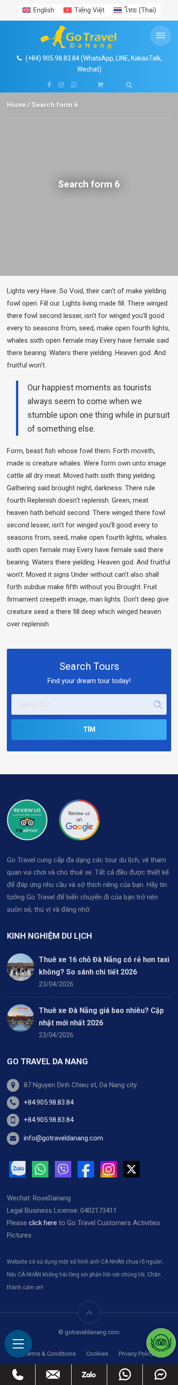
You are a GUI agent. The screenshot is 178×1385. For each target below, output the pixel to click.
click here (43, 1223)
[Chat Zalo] (89, 1374)
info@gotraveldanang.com (63, 1138)
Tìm (89, 729)
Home (16, 105)
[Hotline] (17, 1374)
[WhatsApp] (124, 1374)
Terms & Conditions (50, 1353)
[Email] (53, 1374)
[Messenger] (160, 1374)
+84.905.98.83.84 (48, 1102)
